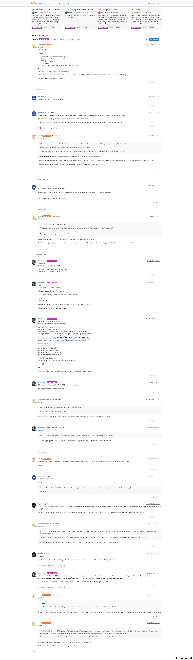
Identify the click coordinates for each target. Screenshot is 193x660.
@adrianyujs (50, 112)
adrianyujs (41, 96)
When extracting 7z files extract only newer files (81, 10)
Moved (36, 39)
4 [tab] (100, 32)
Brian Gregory (39, 12)
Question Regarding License (107, 10)
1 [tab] (90, 32)
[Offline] (35, 46)
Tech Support (37, 27)
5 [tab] (103, 32)
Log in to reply (154, 39)
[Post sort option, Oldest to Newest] (147, 39)
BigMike (40, 504)
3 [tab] (96, 32)
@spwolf (61, 427)
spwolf (136, 12)
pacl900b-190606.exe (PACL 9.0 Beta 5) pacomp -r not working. (54, 10)
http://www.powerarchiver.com (54, 340)
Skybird (103, 12)
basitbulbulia (71, 12)
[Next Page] (160, 19)
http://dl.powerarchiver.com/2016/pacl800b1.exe (54, 71)
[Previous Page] (32, 19)
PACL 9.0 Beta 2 (136, 10)
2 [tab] (93, 32)
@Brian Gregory (57, 399)
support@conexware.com (78, 340)
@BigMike (56, 523)
